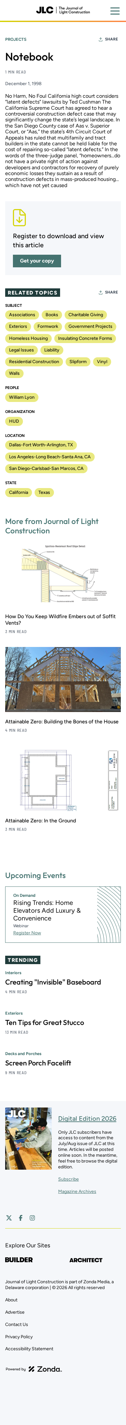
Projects (15, 39)
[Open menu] (115, 11)
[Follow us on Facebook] (21, 1218)
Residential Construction (34, 361)
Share (111, 39)
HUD (14, 421)
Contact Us (16, 1324)
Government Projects (90, 326)
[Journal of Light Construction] (63, 10)
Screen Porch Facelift (38, 1062)
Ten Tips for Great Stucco (44, 1022)
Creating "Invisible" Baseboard (53, 981)
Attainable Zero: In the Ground (40, 821)
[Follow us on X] (9, 1218)
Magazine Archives (77, 1191)
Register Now (27, 933)
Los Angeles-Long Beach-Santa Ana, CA (50, 457)
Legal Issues (21, 350)
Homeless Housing (28, 338)
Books (52, 314)
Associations (22, 314)
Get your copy (37, 261)
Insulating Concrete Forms (85, 338)
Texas (44, 492)
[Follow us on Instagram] (32, 1218)
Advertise (15, 1312)
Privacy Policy (19, 1337)
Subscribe (68, 1179)
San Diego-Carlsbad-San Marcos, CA (46, 468)
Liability (51, 350)
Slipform (78, 361)
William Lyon (22, 397)
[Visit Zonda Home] (34, 1369)
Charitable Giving (85, 314)
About (11, 1300)
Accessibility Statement (29, 1349)
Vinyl (102, 361)
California (18, 492)
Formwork (47, 326)
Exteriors (18, 326)
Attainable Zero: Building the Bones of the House (62, 721)
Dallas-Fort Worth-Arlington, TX (41, 445)
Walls (14, 373)
